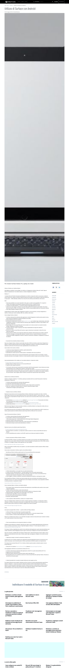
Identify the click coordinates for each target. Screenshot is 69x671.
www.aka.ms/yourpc (27, 321)
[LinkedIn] (59, 287)
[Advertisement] (58, 344)
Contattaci (61, 1)
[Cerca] (52, 2)
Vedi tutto (61, 591)
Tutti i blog (7, 5)
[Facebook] (53, 287)
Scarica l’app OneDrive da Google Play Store (14, 362)
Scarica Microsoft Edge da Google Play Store (13, 505)
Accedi (56, 1)
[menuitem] (19, 2)
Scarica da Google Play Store (32, 400)
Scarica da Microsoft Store (18, 400)
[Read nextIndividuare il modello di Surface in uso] (56, 583)
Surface (11, 5)
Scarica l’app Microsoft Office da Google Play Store (14, 444)
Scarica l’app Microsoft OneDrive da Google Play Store (16, 429)
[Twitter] (56, 287)
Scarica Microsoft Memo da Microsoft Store (13, 483)
